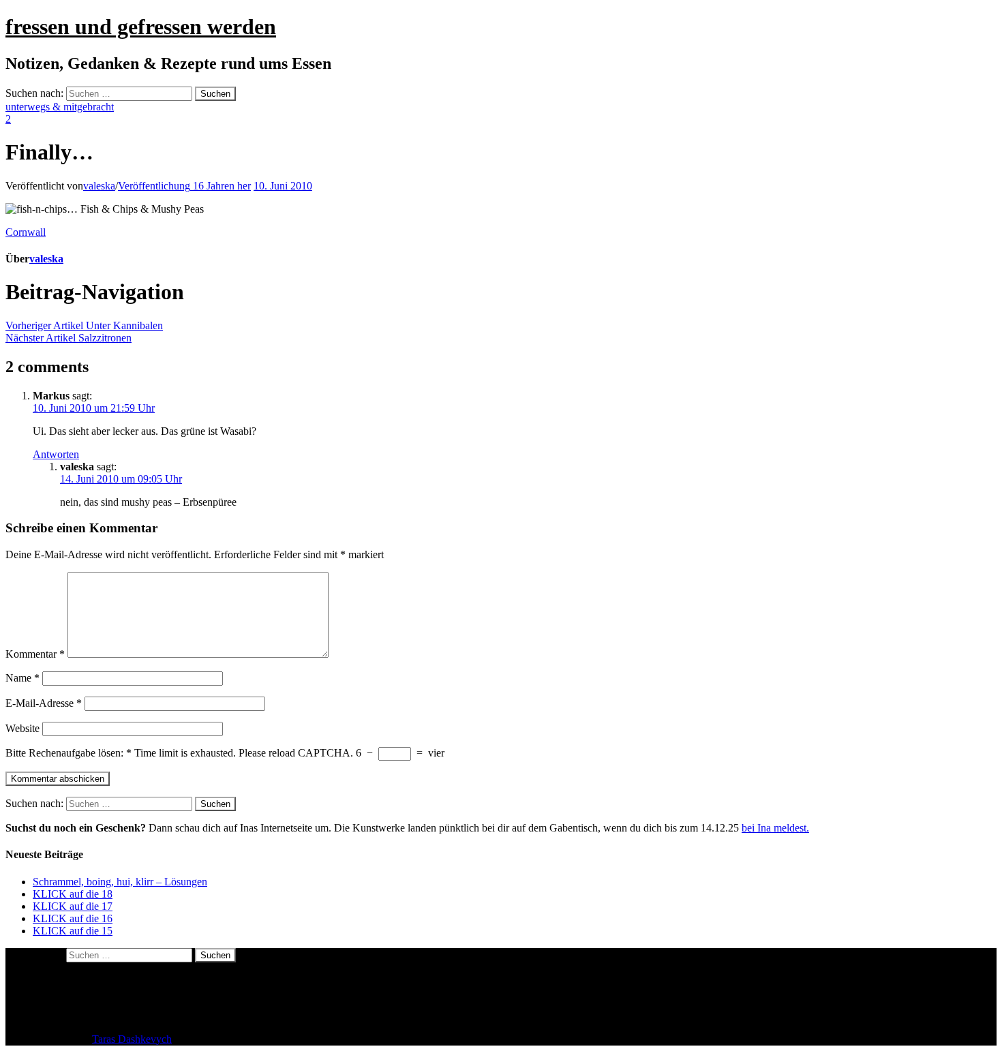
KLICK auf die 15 (72, 930)
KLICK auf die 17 (72, 906)
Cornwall (25, 232)
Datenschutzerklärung (80, 991)
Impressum (56, 1003)
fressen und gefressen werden (140, 26)
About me (54, 979)
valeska (99, 186)
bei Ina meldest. (775, 828)
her (184, 186)
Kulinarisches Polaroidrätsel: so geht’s (114, 1016)
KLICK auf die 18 (72, 894)
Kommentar (35, 654)
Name (22, 678)
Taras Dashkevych (132, 1039)
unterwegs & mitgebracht (59, 106)
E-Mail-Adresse (43, 703)
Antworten (56, 454)
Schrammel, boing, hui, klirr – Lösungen (120, 881)
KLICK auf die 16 (72, 918)
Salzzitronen (68, 338)
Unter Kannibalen (84, 325)
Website (22, 728)
